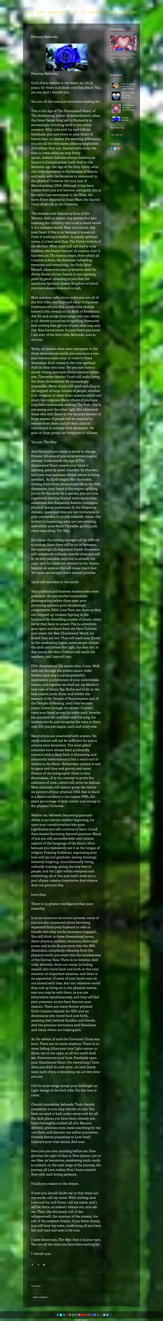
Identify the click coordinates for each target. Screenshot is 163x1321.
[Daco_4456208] (82, 1315)
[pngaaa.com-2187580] (61, 1315)
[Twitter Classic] (115, 148)
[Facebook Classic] (111, 148)
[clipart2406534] (79, 1315)
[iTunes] (67, 1315)
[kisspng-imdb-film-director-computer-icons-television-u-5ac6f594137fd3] (98, 1315)
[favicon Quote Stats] (101, 1315)
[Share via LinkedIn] (44, 1265)
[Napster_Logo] (88, 1315)
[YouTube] (85, 1315)
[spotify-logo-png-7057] (73, 1315)
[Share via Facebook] (32, 1265)
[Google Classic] (118, 148)
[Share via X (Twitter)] (38, 1265)
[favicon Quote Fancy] (107, 1315)
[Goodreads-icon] (70, 1315)
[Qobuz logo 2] (64, 1315)
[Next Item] (132, 43)
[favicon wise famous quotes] (104, 1315)
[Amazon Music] (92, 1315)
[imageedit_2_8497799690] (110, 1315)
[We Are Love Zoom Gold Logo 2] (57, 1315)
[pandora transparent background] (76, 1315)
